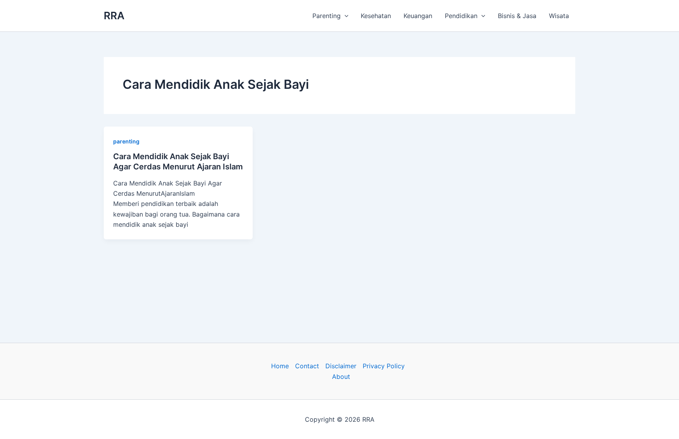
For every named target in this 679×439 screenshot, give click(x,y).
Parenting (326, 16)
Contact (307, 366)
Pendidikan (461, 16)
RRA (114, 15)
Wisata (559, 16)
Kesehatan (376, 16)
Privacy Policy (384, 366)
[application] (345, 15)
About (341, 376)
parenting (126, 141)
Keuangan (418, 16)
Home (280, 366)
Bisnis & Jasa (517, 16)
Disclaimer (340, 366)
